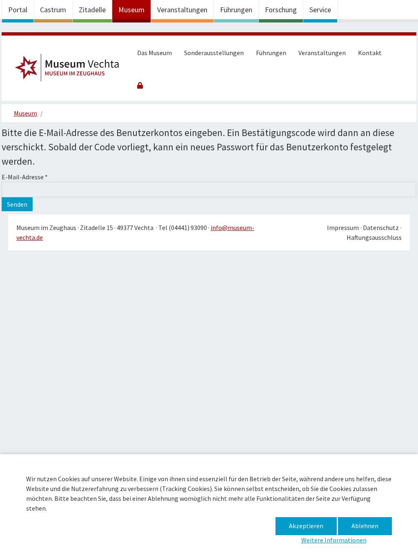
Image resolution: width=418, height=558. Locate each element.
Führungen (236, 9)
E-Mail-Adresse (25, 177)
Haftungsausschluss (374, 237)
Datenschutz (381, 227)
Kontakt (370, 53)
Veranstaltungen (182, 9)
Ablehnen (364, 526)
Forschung (281, 9)
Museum (131, 9)
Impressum (343, 227)
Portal (17, 9)
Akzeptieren (306, 526)
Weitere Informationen (334, 540)
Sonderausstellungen (214, 53)
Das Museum (154, 53)
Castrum (53, 9)
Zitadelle (92, 9)
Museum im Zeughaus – (70, 70)
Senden (17, 204)
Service (320, 9)
